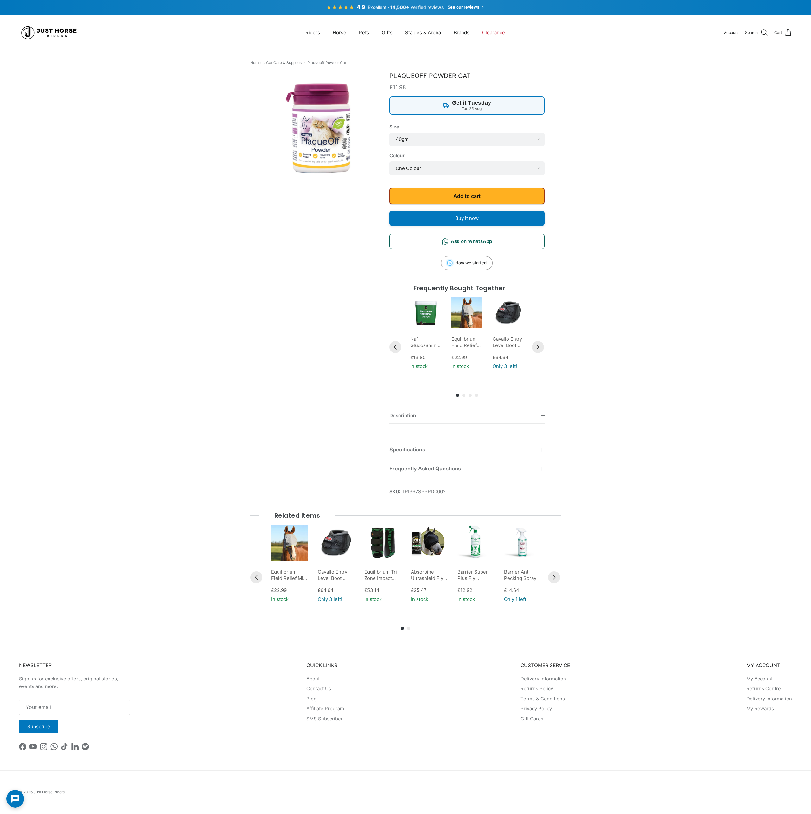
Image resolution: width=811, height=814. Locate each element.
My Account (759, 679)
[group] (425, 334)
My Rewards (760, 709)
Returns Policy (536, 689)
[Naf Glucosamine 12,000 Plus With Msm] (425, 312)
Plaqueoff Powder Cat (326, 62)
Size (394, 127)
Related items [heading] (297, 515)
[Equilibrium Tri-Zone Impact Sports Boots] (382, 543)
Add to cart (467, 196)
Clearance (493, 33)
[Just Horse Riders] (50, 33)
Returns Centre (763, 689)
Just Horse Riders (49, 792)
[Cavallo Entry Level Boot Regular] (508, 312)
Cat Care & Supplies (284, 62)
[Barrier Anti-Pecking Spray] (522, 543)
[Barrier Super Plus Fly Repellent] (475, 543)
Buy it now (467, 218)
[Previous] (395, 347)
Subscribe (38, 727)
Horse (339, 33)
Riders (312, 33)
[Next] (538, 347)
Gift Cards (531, 719)
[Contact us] (15, 799)
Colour (397, 156)
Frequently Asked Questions (425, 468)
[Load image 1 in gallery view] (321, 126)
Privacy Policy (536, 709)
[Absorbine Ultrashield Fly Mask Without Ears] (429, 543)
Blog (311, 699)
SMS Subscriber (324, 719)
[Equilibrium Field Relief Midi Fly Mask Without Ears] (466, 312)
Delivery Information (543, 679)
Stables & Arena (423, 33)
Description (402, 415)
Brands (461, 33)
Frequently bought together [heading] (459, 288)
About (313, 679)
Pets (364, 33)
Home (255, 62)
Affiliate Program (325, 709)
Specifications (407, 449)
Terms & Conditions (542, 699)
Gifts (387, 33)
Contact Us (318, 689)
